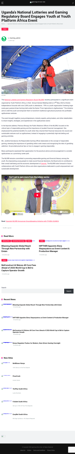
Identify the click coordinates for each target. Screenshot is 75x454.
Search (3, 288)
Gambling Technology (18, 241)
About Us (22, 450)
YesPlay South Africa (20, 389)
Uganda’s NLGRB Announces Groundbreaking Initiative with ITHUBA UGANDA (32, 221)
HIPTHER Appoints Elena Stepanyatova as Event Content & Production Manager (54, 248)
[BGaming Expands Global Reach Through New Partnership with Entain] (7, 304)
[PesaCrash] (5, 375)
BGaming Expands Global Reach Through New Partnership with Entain (16, 248)
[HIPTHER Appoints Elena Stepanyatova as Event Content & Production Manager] (56, 241)
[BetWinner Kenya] (7, 362)
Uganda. (44, 163)
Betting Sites (6, 241)
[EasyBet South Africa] (7, 413)
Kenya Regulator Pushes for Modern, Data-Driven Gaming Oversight (36, 343)
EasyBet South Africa (20, 414)
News (4, 29)
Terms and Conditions (39, 450)
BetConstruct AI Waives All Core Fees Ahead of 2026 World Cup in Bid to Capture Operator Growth (18, 268)
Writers (29, 450)
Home (3, 24)
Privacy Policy (51, 450)
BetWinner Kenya (19, 363)
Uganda (9, 228)
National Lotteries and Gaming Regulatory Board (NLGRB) (24, 100)
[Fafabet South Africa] (7, 401)
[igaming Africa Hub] (37, 2)
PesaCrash (16, 376)
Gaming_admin (15, 38)
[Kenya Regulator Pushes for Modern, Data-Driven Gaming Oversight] (7, 342)
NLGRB (4, 228)
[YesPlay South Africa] (7, 388)
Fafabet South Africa (20, 402)
